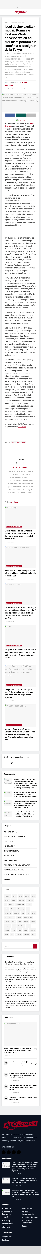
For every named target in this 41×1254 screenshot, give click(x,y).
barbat (7, 900)
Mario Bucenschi (20, 468)
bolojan (14, 900)
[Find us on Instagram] (15, 762)
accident (7, 896)
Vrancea (26, 934)
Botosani (21, 900)
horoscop (21, 908)
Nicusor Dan (28, 917)
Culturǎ (8, 841)
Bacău (27, 896)
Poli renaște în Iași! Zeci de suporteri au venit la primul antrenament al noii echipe (23, 1087)
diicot (11, 904)
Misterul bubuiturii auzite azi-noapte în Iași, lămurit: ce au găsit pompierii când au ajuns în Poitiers (17, 1050)
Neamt (19, 917)
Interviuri (9, 856)
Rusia (28, 926)
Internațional (11, 851)
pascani (7, 921)
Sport (7, 879)
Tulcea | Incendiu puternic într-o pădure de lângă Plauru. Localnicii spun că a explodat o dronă (20, 995)
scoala (7, 930)
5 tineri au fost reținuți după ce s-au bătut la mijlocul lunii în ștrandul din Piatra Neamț (20, 573)
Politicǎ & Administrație (17, 865)
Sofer (13, 930)
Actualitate (10, 832)
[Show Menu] (2, 12)
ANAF (14, 896)
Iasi (13, 442)
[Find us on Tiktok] (12, 762)
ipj (23, 913)
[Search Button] (38, 12)
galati (6, 908)
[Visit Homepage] (20, 12)
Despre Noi (7, 1237)
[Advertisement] (20, 2)
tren (12, 934)
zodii (33, 934)
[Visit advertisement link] (20, 120)
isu (6, 917)
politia (19, 921)
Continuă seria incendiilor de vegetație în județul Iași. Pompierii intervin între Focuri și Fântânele (22, 1075)
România (21, 926)
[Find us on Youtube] (8, 762)
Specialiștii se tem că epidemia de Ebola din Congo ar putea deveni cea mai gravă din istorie (25, 794)
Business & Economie (15, 837)
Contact (5, 1240)
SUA (25, 930)
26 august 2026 (10, 542)
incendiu (16, 913)
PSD (14, 926)
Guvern (13, 908)
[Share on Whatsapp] (21, 115)
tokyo (23, 442)
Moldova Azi (10, 860)
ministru (11, 917)
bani (33, 896)
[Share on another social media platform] (31, 115)
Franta (29, 904)
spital (19, 930)
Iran (28, 913)
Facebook (22, 427)
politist (33, 921)
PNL (13, 921)
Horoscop (9, 846)
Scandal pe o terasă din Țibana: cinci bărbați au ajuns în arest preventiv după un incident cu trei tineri (23, 1064)
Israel (33, 913)
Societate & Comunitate (17, 22)
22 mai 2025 (11, 89)
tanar (6, 934)
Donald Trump (20, 904)
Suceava (32, 930)
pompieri (7, 926)
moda (17, 442)
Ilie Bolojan (8, 913)
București (30, 900)
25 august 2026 (10, 743)
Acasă (6, 22)
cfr (5, 904)
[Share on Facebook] (10, 115)
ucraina (18, 934)
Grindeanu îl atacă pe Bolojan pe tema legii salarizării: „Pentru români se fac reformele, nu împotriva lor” (20, 987)
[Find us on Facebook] (4, 762)
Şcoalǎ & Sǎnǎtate (14, 870)
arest (20, 896)
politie (26, 921)
